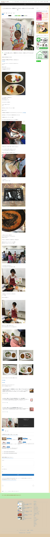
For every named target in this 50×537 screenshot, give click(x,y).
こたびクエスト (35, 1)
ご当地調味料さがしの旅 (9, 438)
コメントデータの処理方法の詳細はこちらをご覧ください (25, 478)
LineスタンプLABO (36, 507)
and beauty (35, 503)
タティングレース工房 (36, 512)
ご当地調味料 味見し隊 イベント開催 (27, 439)
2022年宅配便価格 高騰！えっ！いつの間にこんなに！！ (12, 444)
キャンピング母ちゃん (36, 519)
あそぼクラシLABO (5, 1)
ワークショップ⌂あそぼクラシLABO (23, 1)
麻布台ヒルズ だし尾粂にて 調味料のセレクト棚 (12, 439)
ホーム (13, 1)
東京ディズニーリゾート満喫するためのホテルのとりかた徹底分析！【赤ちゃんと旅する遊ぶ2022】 (12, 448)
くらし (2, 14)
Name (2, 466)
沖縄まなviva (35, 504)
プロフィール (35, 505)
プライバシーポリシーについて (23, 530)
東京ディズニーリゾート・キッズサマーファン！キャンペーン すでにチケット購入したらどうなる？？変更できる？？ (26, 444)
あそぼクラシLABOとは (17, 1)
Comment (3, 460)
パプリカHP (3, 61)
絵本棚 (34, 515)
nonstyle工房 (41, 1)
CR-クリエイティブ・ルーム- (37, 511)
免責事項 (28, 530)
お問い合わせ (45, 1)
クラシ (38, 1)
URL (2, 471)
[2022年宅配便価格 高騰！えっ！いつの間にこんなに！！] (4, 442)
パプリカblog (24, 112)
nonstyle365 (35, 523)
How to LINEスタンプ (36, 508)
